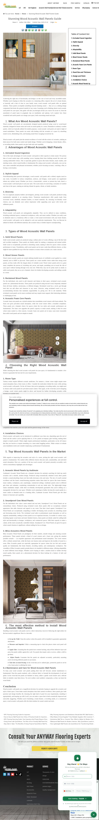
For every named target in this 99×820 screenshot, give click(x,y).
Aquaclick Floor (31, 793)
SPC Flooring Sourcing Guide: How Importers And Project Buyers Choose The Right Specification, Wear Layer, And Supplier (26, 719)
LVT (28, 772)
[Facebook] (8, 774)
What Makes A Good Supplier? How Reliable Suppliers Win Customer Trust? (72, 717)
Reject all (15, 421)
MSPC (28, 779)
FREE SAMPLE (75, 3)
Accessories (30, 790)
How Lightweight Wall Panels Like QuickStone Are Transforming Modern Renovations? (72, 724)
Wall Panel (30, 786)
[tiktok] (20, 774)
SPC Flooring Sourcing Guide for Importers (17, 714)
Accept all (83, 421)
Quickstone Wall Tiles (33, 804)
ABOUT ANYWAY (53, 3)
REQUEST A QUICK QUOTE (49, 749)
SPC (28, 776)
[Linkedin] (4, 774)
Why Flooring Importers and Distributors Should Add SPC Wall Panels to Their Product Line (72, 714)
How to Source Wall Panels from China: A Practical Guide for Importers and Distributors (26, 717)
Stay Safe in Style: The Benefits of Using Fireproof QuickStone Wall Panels (26, 724)
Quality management (49, 790)
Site (56, 22)
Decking (29, 783)
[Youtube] (12, 774)
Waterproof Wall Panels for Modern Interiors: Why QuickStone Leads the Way (72, 721)
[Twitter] (16, 774)
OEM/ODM (46, 779)
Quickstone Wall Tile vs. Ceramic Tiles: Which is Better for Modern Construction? (72, 719)
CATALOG (86, 3)
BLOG (65, 3)
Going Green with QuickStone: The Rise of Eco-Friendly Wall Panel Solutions (26, 721)
